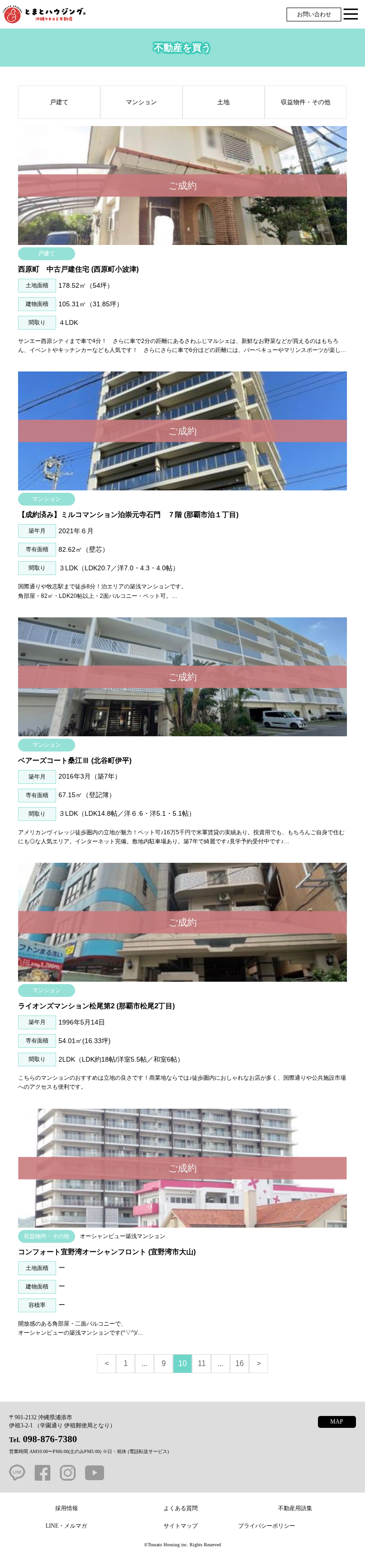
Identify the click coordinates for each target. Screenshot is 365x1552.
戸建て (59, 102)
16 (239, 1363)
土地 (223, 102)
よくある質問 (180, 1508)
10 (182, 1363)
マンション (141, 102)
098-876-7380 (50, 1439)
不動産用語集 (295, 1508)
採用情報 (66, 1508)
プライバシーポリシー (266, 1526)
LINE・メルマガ (66, 1526)
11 (202, 1363)
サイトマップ (180, 1526)
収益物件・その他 (305, 102)
